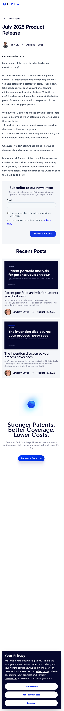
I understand (31, 686)
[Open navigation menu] (58, 4)
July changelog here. (13, 56)
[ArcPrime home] (11, 4)
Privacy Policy (42, 671)
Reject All (31, 703)
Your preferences (31, 694)
